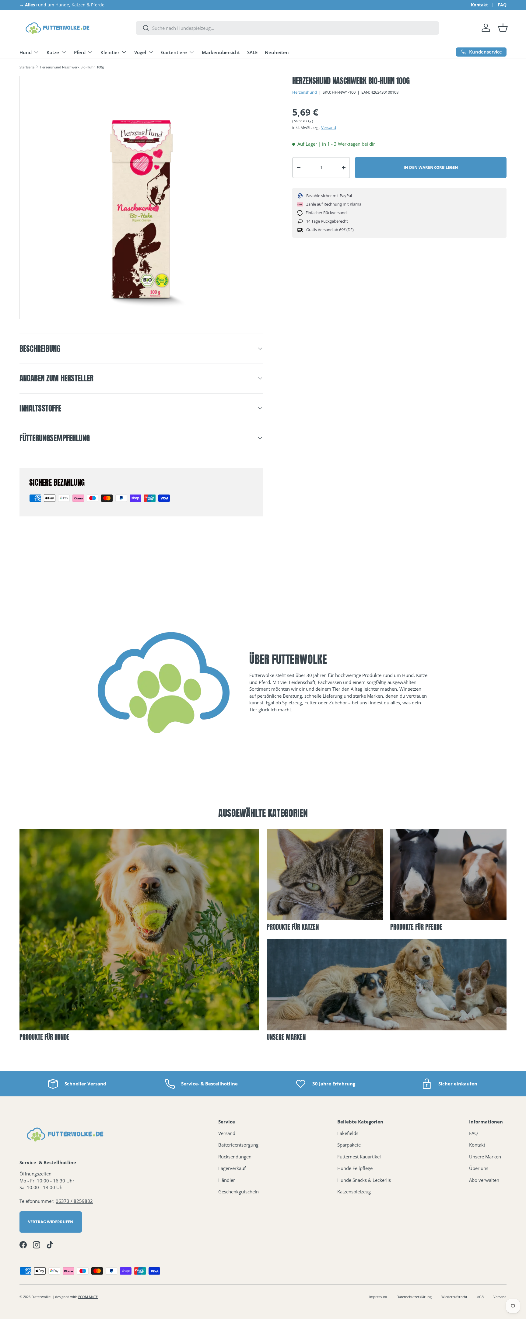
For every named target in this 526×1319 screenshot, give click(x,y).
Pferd (80, 52)
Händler (226, 1180)
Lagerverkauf (232, 1168)
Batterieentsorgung (238, 1145)
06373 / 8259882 (74, 1201)
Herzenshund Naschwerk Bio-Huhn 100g (72, 67)
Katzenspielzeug (354, 1192)
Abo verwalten (484, 1180)
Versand (328, 127)
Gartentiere (174, 52)
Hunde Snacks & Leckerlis (364, 1180)
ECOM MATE (88, 1296)
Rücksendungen (234, 1157)
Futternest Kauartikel (359, 1157)
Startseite (26, 67)
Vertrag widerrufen (50, 1221)
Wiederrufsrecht (454, 1296)
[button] (503, 27)
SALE (252, 52)
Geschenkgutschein (238, 1192)
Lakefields (347, 1133)
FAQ (502, 5)
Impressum (378, 1296)
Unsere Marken (485, 1157)
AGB (480, 1296)
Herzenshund (304, 92)
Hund (25, 52)
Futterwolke (41, 1296)
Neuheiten (277, 52)
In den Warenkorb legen (431, 167)
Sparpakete (349, 1145)
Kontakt (479, 5)
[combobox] (287, 28)
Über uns (478, 1168)
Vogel (140, 52)
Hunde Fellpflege (355, 1168)
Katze (53, 52)
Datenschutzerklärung (414, 1296)
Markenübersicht (221, 52)
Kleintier (109, 52)
